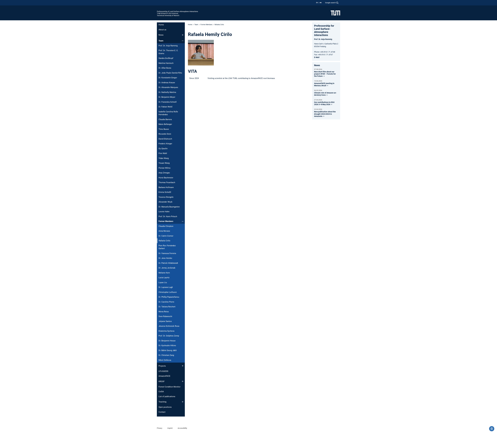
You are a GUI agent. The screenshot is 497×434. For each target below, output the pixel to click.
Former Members (166, 221)
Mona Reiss (164, 311)
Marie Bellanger (165, 124)
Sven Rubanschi (165, 316)
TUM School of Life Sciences (167, 13)
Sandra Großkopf (166, 58)
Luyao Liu (163, 282)
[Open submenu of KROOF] (182, 381)
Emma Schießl (165, 192)
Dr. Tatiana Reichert (167, 307)
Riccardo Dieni (165, 134)
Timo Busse (164, 129)
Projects (162, 366)
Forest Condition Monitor (169, 387)
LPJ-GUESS (163, 371)
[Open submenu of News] (182, 34)
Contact (162, 412)
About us (162, 29)
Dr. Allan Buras (165, 68)
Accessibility (182, 428)
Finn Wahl (163, 153)
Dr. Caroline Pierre (166, 302)
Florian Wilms (164, 168)
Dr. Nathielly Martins (167, 92)
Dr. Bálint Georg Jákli (168, 350)
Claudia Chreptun (166, 226)
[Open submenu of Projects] (182, 365)
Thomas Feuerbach (167, 182)
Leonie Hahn (164, 211)
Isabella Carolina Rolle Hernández (168, 113)
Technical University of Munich (168, 15)
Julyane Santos (165, 321)
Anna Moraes (164, 231)
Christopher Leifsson (168, 292)
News (161, 35)
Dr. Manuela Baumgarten (169, 207)
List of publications (167, 396)
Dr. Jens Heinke (165, 258)
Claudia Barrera (165, 119)
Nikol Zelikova (165, 360)
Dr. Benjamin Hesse (167, 341)
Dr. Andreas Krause (167, 82)
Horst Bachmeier (166, 177)
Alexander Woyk (165, 202)
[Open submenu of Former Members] (182, 221)
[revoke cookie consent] (491, 428)
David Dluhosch (165, 139)
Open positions (165, 407)
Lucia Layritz (164, 277)
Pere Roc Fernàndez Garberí (167, 247)
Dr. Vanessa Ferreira (167, 253)
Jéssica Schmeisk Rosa (169, 326)
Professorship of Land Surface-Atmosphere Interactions (177, 11)
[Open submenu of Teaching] (182, 401)
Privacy (159, 428)
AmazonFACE (164, 376)
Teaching (162, 402)
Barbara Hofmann (166, 187)
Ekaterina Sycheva (166, 331)
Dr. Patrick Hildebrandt (168, 263)
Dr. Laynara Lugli (166, 287)
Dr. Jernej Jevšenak (167, 268)
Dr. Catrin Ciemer (166, 236)
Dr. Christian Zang (166, 355)
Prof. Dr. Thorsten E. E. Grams (168, 52)
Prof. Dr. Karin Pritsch (168, 216)
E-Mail (316, 57)
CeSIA (161, 391)
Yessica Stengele (166, 197)
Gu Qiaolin (163, 148)
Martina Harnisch (166, 63)
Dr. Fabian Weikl (165, 107)
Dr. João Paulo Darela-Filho (170, 73)
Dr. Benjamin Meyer (167, 97)
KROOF (162, 381)
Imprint (170, 428)
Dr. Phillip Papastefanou (169, 297)
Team (161, 41)
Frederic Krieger (165, 143)
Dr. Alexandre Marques (168, 87)
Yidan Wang (164, 158)
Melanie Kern (164, 273)
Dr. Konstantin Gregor (168, 77)
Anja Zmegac (164, 173)
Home (161, 25)
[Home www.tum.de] (335, 13)
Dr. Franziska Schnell (168, 102)
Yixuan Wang (164, 163)
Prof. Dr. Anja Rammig (168, 46)
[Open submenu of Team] (182, 40)
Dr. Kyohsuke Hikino (167, 345)
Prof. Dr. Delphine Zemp (169, 336)
